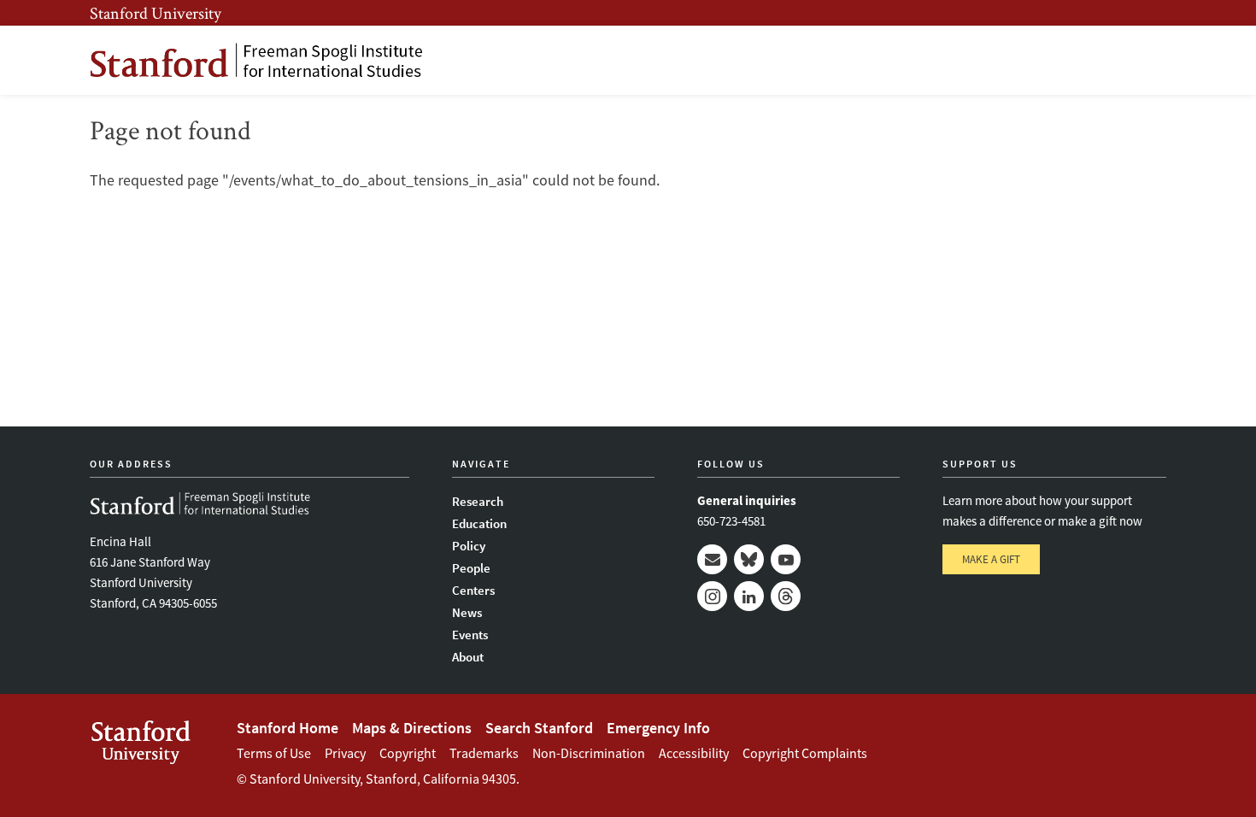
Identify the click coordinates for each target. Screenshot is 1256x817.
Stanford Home (287, 728)
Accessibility (694, 752)
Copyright (407, 752)
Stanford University (155, 13)
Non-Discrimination (588, 752)
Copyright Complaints (804, 752)
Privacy (345, 752)
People (471, 568)
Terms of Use (274, 752)
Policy (468, 546)
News (467, 612)
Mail (712, 559)
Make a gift (991, 559)
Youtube (786, 559)
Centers (473, 590)
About (468, 657)
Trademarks (484, 752)
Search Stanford (539, 728)
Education (479, 523)
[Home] (256, 60)
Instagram (712, 596)
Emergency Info (658, 728)
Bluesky (749, 559)
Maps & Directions (412, 728)
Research (477, 501)
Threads (786, 596)
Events (470, 634)
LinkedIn (749, 596)
